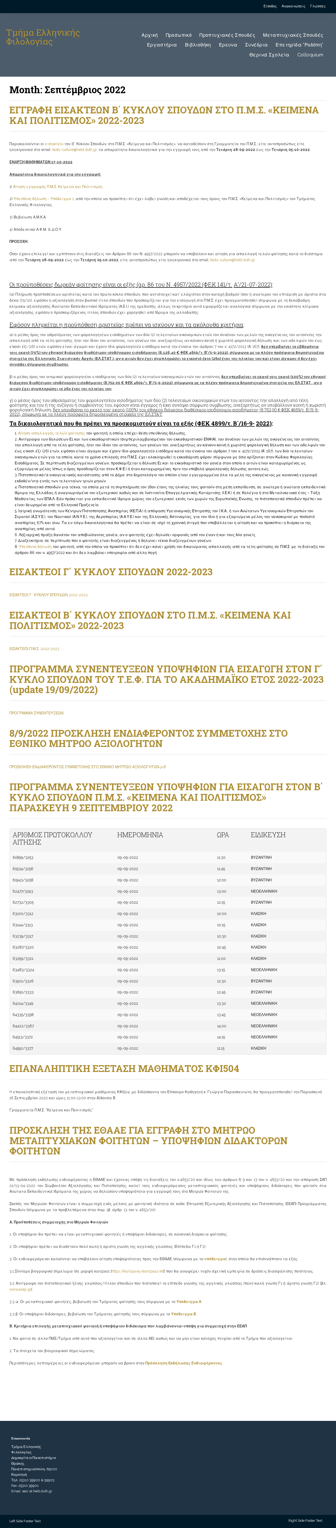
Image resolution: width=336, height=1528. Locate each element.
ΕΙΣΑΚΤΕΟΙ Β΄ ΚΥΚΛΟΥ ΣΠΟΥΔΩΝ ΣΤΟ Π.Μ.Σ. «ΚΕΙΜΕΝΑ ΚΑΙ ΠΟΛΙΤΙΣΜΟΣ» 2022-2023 (150, 620)
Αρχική (149, 35)
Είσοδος (270, 6)
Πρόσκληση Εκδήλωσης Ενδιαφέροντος (183, 1363)
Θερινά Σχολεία (269, 54)
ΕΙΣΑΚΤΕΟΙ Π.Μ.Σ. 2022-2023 (34, 649)
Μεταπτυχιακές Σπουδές (293, 35)
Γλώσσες (318, 6)
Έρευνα (228, 45)
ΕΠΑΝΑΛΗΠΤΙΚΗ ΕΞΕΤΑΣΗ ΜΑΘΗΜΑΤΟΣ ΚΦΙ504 (124, 1068)
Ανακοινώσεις (293, 6)
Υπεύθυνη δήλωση (36, 547)
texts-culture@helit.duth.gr (74, 150)
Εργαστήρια (162, 45)
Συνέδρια (256, 45)
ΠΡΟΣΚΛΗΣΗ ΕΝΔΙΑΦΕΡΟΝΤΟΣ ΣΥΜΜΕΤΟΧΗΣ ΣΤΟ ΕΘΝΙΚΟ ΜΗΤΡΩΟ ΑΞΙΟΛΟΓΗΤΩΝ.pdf (87, 767)
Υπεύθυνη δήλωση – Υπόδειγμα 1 (44, 199)
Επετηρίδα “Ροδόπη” (299, 45)
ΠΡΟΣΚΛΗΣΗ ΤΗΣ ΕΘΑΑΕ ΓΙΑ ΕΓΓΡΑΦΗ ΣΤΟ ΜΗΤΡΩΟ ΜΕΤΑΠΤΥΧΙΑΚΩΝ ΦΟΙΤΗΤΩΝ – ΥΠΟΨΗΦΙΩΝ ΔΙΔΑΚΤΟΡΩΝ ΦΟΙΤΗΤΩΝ (148, 1140)
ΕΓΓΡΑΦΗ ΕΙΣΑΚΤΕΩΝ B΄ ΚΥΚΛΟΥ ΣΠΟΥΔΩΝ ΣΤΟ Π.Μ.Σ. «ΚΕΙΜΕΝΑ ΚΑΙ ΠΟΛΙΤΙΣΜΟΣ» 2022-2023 (164, 115)
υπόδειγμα (215, 1259)
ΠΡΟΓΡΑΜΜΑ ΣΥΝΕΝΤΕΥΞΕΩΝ (36, 713)
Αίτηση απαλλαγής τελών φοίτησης (52, 433)
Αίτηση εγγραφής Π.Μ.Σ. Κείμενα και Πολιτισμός (58, 187)
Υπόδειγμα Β (183, 1314)
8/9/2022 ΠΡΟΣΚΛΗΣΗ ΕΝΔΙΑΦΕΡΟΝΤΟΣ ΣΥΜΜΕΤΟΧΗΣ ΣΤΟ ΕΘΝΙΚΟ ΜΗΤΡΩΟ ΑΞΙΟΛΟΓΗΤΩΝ (148, 738)
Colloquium (310, 54)
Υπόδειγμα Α (188, 1302)
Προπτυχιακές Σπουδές (227, 35)
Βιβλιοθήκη (198, 45)
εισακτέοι (54, 144)
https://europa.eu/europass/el (137, 1271)
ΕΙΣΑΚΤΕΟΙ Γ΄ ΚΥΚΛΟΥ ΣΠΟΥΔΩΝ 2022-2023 (111, 571)
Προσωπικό (179, 35)
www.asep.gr (20, 1289)
